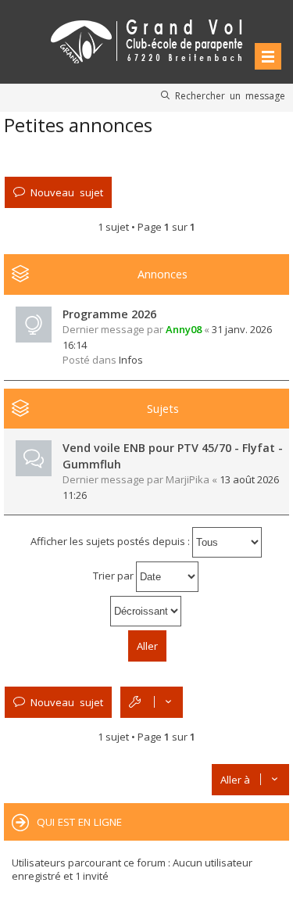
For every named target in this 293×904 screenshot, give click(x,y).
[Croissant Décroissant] (146, 611)
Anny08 (184, 329)
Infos (131, 360)
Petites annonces (78, 125)
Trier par (114, 576)
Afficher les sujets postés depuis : (111, 541)
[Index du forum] (147, 39)
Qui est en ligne (79, 822)
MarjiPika (187, 479)
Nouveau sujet (66, 192)
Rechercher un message (230, 95)
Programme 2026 (109, 314)
